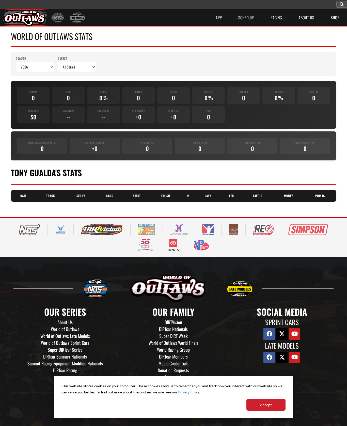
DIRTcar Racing (65, 370)
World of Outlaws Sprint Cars (65, 342)
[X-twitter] (282, 334)
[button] (341, 4)
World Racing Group (173, 349)
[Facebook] (269, 334)
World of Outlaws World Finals (173, 342)
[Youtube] (294, 334)
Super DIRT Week (173, 336)
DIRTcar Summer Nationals (65, 356)
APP (219, 18)
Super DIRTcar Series (65, 349)
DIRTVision (173, 322)
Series (62, 58)
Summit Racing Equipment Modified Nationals (65, 363)
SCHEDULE (246, 18)
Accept (266, 405)
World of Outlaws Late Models (65, 336)
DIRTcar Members (173, 356)
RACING (276, 18)
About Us (65, 322)
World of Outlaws (65, 329)
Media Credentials (173, 363)
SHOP (335, 18)
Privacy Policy (188, 392)
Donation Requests (173, 370)
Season (21, 58)
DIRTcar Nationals (173, 329)
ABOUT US (306, 18)
